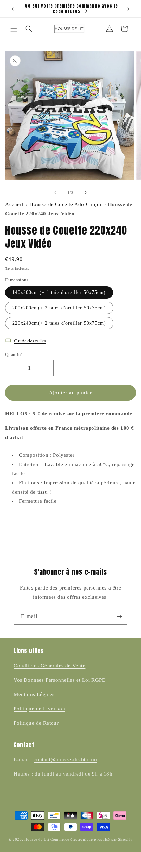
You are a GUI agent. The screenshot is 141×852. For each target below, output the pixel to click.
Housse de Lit (36, 839)
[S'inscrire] (119, 617)
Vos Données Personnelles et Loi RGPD (60, 680)
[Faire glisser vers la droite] (85, 192)
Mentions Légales (34, 694)
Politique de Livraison (39, 708)
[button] (13, 28)
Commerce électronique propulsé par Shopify (91, 839)
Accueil (14, 204)
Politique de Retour (36, 723)
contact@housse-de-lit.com (65, 759)
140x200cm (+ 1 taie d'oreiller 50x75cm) (59, 292)
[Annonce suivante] (128, 8)
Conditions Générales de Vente (49, 665)
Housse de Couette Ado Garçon (66, 204)
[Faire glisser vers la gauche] (55, 192)
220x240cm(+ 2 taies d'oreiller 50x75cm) (59, 323)
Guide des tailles (30, 340)
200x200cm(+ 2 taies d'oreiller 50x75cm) (59, 307)
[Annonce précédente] (12, 8)
